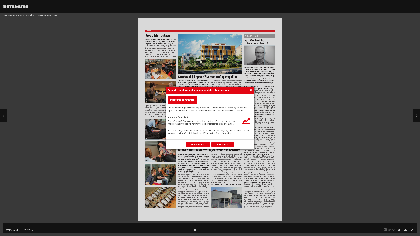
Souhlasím (199, 144)
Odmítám (224, 144)
